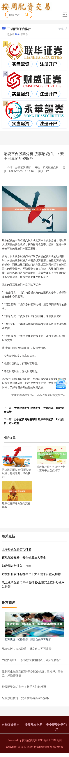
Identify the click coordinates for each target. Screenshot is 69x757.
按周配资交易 (33, 724)
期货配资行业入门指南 (16, 566)
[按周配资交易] (26, 6)
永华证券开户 (10, 724)
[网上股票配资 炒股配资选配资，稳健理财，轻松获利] (17, 456)
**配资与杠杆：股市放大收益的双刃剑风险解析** (31, 660)
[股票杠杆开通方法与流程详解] (17, 490)
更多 (61, 29)
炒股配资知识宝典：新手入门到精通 (24, 686)
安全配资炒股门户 (56, 726)
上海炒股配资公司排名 (16, 549)
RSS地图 (43, 740)
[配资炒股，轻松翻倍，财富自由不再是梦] (34, 624)
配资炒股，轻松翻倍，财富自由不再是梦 (28, 639)
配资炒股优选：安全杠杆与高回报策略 (25, 698)
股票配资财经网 (43, 747)
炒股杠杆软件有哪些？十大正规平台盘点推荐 (31, 574)
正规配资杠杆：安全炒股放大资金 (24, 557)
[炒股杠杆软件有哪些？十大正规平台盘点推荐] (52, 455)
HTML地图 (55, 740)
